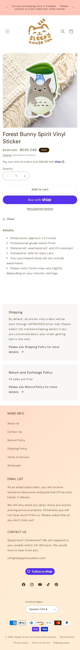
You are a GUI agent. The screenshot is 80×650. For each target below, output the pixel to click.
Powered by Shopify (45, 637)
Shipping (7, 155)
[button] (7, 31)
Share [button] (11, 219)
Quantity (8, 168)
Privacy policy (21, 642)
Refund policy (67, 637)
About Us (13, 423)
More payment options (40, 208)
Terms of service (41, 642)
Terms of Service (18, 457)
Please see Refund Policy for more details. (33, 389)
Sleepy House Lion (24, 637)
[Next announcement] (73, 8)
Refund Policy (16, 440)
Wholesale (14, 465)
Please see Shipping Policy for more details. (34, 349)
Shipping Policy (17, 448)
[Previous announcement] (7, 8)
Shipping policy (61, 642)
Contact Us (14, 431)
